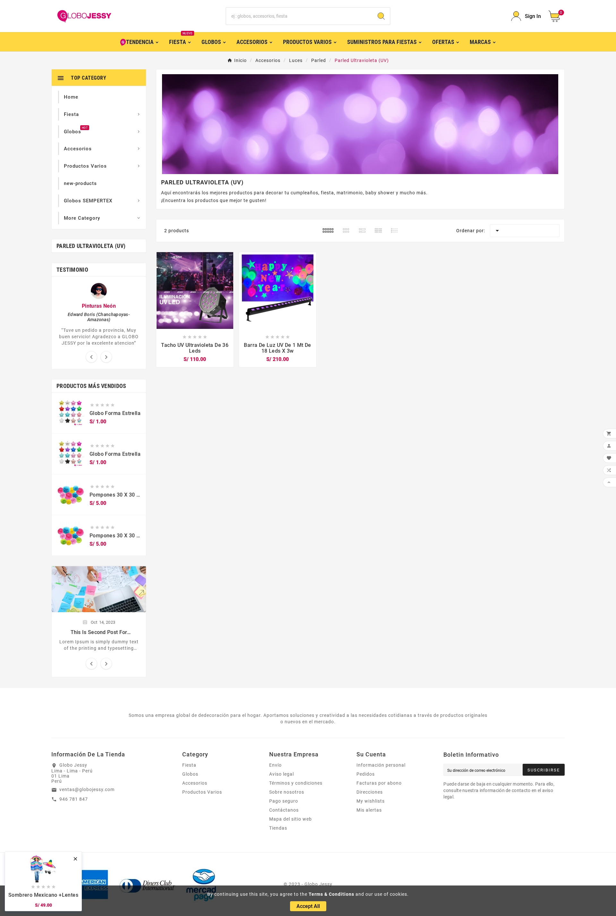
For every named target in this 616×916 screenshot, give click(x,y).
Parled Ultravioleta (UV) (90, 245)
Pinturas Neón (99, 306)
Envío (275, 765)
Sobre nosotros (286, 792)
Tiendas (278, 828)
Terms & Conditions (331, 894)
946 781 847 (73, 799)
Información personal (381, 765)
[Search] (381, 16)
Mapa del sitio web (290, 819)
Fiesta (189, 765)
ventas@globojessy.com (87, 789)
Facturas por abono (379, 783)
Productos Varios (202, 792)
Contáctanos (284, 810)
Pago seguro (283, 801)
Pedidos (365, 774)
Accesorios (194, 783)
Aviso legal (281, 774)
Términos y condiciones (295, 783)
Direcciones (369, 792)
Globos (190, 774)
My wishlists (370, 801)
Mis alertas (369, 810)
